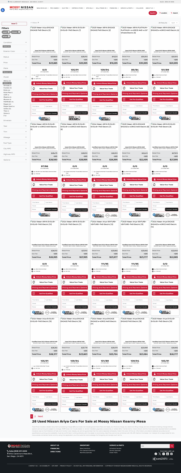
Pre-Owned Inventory (87, 450)
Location (164, 13)
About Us (54, 445)
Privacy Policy (66, 466)
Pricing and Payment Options (44, 94)
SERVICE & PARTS (116, 445)
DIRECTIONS (55, 452)
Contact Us (33, 466)
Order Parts (113, 452)
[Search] (172, 446)
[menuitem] (15, 46)
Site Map (55, 466)
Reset (13, 24)
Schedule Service (115, 448)
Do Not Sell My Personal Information (88, 466)
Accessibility (45, 466)
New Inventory (85, 448)
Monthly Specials (86, 452)
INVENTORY (84, 445)
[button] (3, 10)
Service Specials (115, 450)
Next (40, 416)
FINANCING (55, 448)
